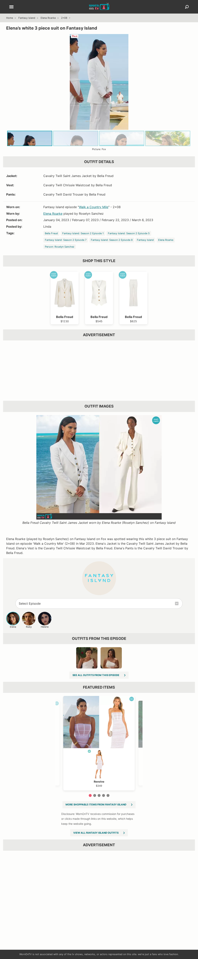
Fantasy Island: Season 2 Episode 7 (65, 239)
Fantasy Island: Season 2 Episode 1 (83, 233)
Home (9, 17)
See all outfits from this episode (96, 675)
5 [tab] (108, 795)
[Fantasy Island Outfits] (99, 578)
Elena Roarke (48, 17)
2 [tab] (94, 795)
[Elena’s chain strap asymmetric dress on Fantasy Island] (111, 657)
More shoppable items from (96, 804)
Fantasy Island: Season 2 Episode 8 (112, 239)
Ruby (29, 626)
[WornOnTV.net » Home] (99, 7)
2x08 (64, 17)
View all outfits (96, 832)
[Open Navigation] (11, 7)
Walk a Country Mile (93, 207)
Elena (13, 626)
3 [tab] (99, 795)
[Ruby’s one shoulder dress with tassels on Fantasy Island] (86, 657)
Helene (45, 626)
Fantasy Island (26, 17)
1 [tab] (90, 795)
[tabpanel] (99, 743)
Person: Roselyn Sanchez (59, 246)
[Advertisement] (99, 371)
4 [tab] (103, 795)
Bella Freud (51, 233)
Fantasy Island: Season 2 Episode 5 (129, 233)
